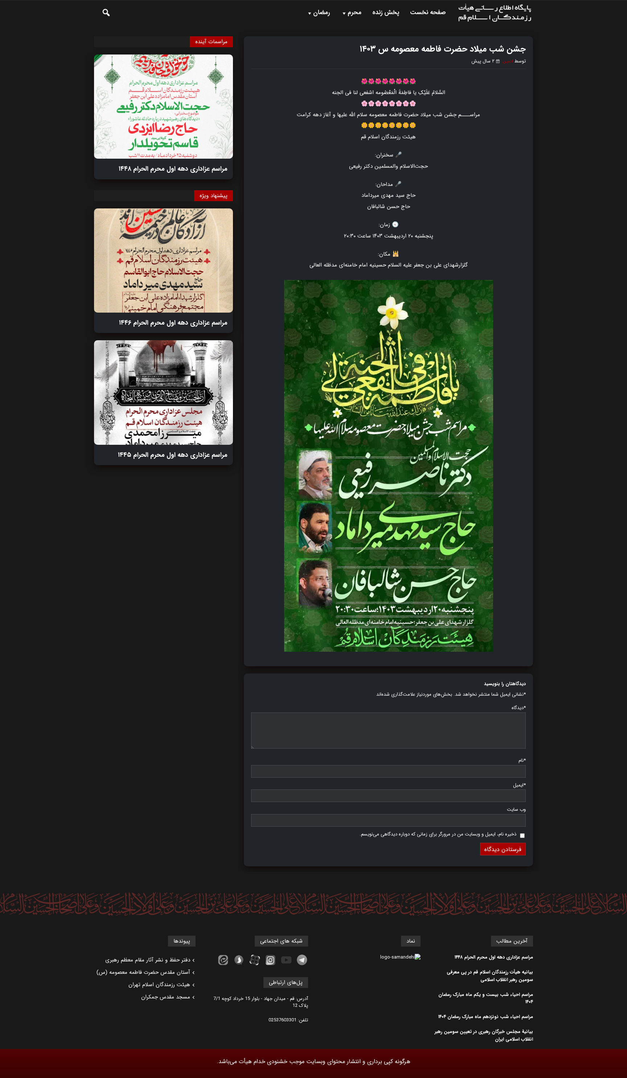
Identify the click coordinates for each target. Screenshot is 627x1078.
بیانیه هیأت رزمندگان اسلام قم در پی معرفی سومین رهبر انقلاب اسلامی (490, 976)
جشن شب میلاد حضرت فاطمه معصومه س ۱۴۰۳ (443, 49)
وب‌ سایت (516, 809)
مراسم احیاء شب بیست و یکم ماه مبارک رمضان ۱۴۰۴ (485, 998)
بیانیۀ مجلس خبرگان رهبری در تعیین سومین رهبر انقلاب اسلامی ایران (484, 1035)
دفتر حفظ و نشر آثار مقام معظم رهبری (147, 960)
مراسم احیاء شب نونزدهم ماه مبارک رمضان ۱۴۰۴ (485, 1017)
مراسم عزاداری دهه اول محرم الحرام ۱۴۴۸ (173, 169)
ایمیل (519, 785)
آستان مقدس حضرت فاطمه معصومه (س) (143, 972)
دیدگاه (519, 708)
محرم (354, 12)
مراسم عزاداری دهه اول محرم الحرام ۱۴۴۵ (173, 455)
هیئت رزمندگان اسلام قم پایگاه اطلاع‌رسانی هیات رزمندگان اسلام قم (495, 13)
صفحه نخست (428, 12)
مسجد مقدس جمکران (165, 997)
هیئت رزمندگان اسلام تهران (159, 984)
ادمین (508, 61)
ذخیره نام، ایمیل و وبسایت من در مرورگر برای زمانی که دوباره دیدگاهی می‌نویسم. (438, 834)
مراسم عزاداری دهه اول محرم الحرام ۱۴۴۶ (173, 323)
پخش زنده (385, 12)
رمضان (321, 12)
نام (522, 760)
